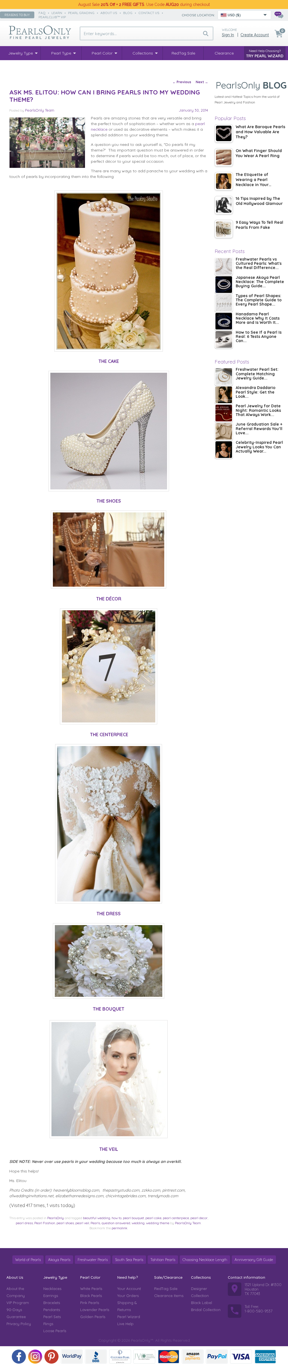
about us (108, 13)
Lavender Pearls (94, 1309)
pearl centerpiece (176, 1218)
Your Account (129, 1288)
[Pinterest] (51, 1356)
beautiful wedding (96, 1218)
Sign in (228, 34)
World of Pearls (28, 1259)
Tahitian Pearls (162, 1259)
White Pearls (91, 1288)
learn (56, 13)
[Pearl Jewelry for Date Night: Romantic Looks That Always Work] (224, 413)
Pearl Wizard (128, 1316)
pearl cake (153, 1218)
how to (117, 1218)
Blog (127, 13)
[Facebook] (19, 1356)
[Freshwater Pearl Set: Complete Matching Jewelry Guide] (224, 376)
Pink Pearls (89, 1302)
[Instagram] (35, 1356)
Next (202, 82)
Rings (48, 1323)
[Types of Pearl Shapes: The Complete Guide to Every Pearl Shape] (224, 303)
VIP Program (17, 1302)
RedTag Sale (165, 1288)
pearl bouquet (133, 1218)
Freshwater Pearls (93, 1259)
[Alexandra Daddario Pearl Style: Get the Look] (224, 395)
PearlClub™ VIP (52, 17)
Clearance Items (168, 1295)
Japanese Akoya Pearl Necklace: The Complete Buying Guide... (260, 282)
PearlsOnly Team (39, 110)
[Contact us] (279, 15)
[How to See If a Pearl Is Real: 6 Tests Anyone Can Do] (224, 339)
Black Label (201, 1302)
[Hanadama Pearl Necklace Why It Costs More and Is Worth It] (224, 321)
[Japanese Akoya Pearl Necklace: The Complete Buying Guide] (224, 284)
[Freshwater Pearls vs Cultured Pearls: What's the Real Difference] (224, 266)
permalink (119, 1228)
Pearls (95, 1223)
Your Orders (128, 1295)
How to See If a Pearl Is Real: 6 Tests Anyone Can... (259, 337)
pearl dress (24, 1223)
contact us (148, 13)
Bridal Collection (205, 1309)
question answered (116, 1223)
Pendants (51, 1309)
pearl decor (199, 1218)
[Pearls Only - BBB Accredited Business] (96, 1356)
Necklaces (52, 1288)
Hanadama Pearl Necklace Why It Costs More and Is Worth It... (258, 318)
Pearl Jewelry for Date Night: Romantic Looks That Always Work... (258, 410)
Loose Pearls (54, 1330)
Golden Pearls (92, 1316)
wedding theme (157, 1223)
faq (42, 13)
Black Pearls (91, 1295)
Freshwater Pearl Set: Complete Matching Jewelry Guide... (257, 374)
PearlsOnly (55, 1218)
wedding (138, 1223)
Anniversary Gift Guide (254, 1259)
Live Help (125, 1323)
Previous (181, 82)
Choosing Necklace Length (205, 1259)
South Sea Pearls (129, 1259)
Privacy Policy (18, 1323)
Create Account (254, 34)
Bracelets (51, 1302)
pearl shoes (65, 1223)
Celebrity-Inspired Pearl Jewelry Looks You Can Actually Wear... (259, 447)
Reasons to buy (17, 15)
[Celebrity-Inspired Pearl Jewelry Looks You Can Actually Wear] (224, 449)
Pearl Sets (52, 1316)
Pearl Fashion (44, 1223)
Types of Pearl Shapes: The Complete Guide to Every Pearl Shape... (259, 300)
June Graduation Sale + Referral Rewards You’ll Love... (259, 428)
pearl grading (81, 13)
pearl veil (82, 1223)
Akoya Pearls (59, 1259)
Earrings (50, 1295)
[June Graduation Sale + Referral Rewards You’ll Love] (224, 431)
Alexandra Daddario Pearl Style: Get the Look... (255, 392)
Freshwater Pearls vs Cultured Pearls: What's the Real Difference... (259, 263)
